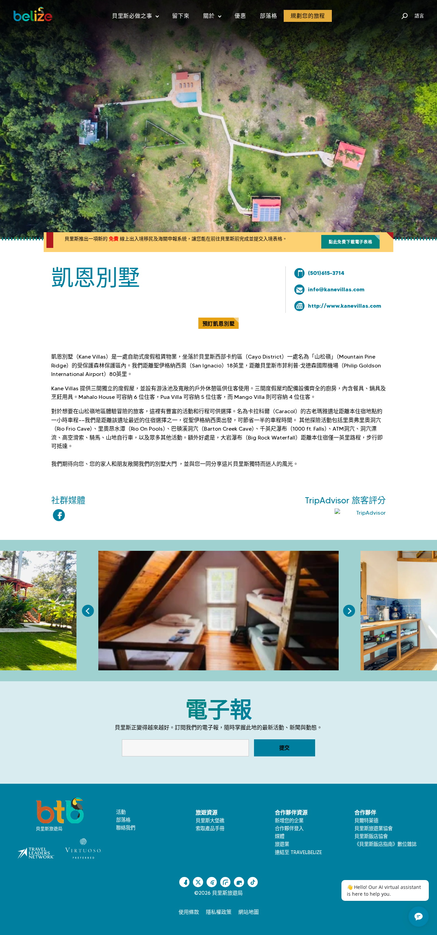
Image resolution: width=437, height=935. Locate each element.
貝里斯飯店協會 (371, 836)
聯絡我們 (125, 828)
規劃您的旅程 (308, 16)
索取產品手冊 (210, 828)
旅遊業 (282, 844)
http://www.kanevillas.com (344, 305)
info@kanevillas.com (336, 289)
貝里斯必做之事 (135, 17)
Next (349, 611)
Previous (88, 611)
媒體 (279, 836)
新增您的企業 (289, 821)
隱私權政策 (218, 912)
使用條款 (189, 912)
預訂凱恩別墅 (218, 323)
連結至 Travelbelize (298, 852)
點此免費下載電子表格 (350, 242)
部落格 (268, 16)
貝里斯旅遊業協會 (373, 828)
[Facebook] (59, 515)
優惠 (240, 16)
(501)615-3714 (326, 272)
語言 (419, 16)
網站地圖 (248, 912)
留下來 (180, 16)
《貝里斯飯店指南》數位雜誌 (385, 844)
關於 (212, 17)
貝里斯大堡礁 (210, 821)
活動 (121, 812)
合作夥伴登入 (289, 828)
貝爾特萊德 (366, 821)
